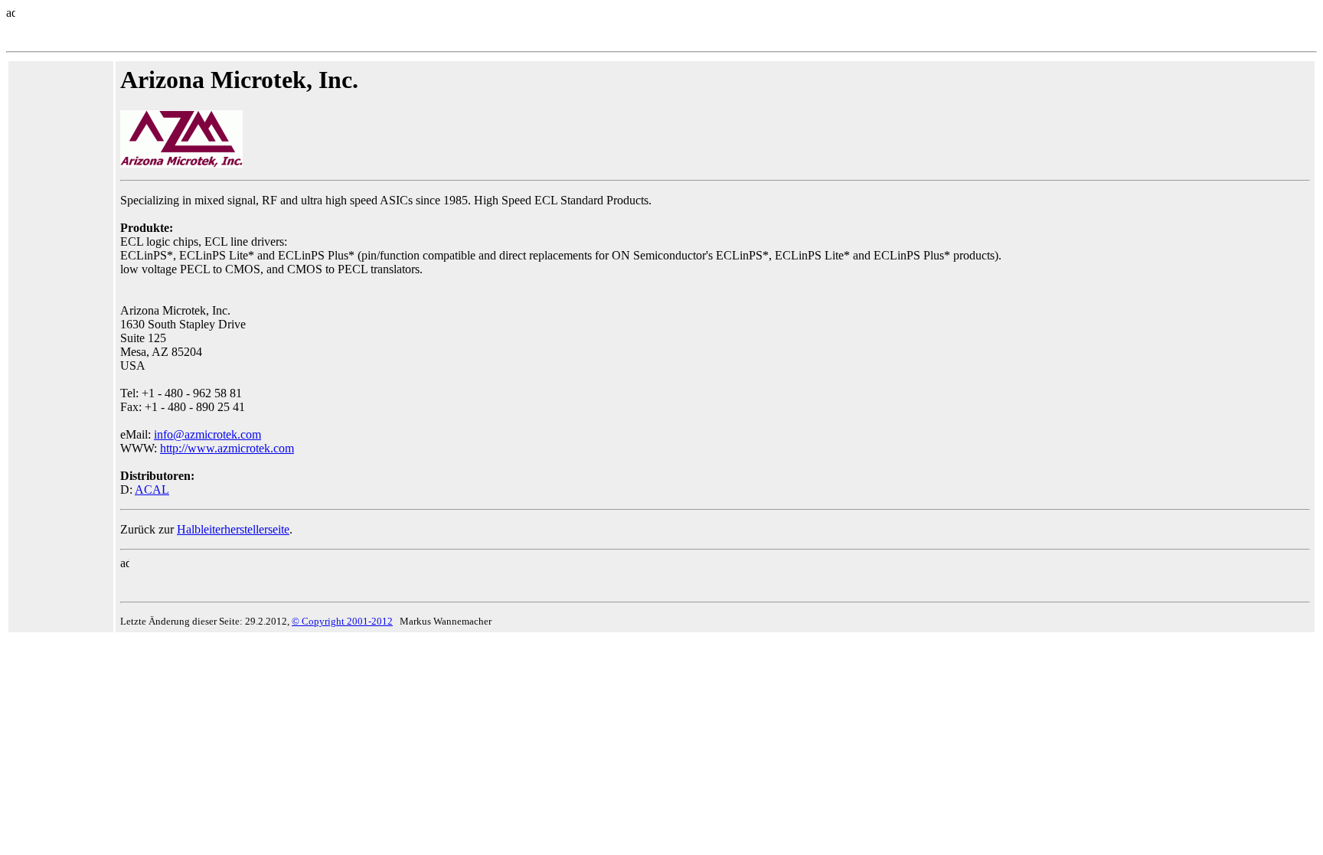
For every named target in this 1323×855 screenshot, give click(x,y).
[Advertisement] (59, 295)
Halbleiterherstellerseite (233, 529)
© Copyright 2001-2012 (342, 621)
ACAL (152, 489)
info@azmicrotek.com (207, 434)
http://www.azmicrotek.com (227, 448)
